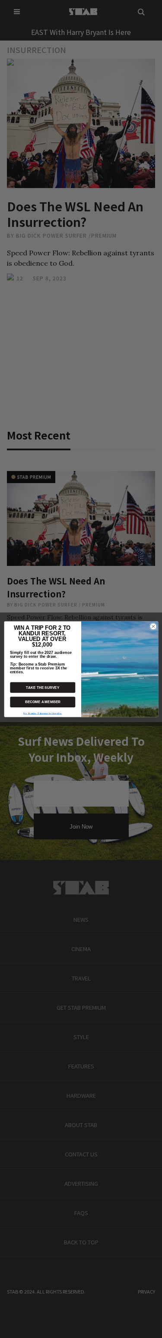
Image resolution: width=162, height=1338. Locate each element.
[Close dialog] (152, 626)
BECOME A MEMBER (42, 702)
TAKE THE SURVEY (42, 687)
